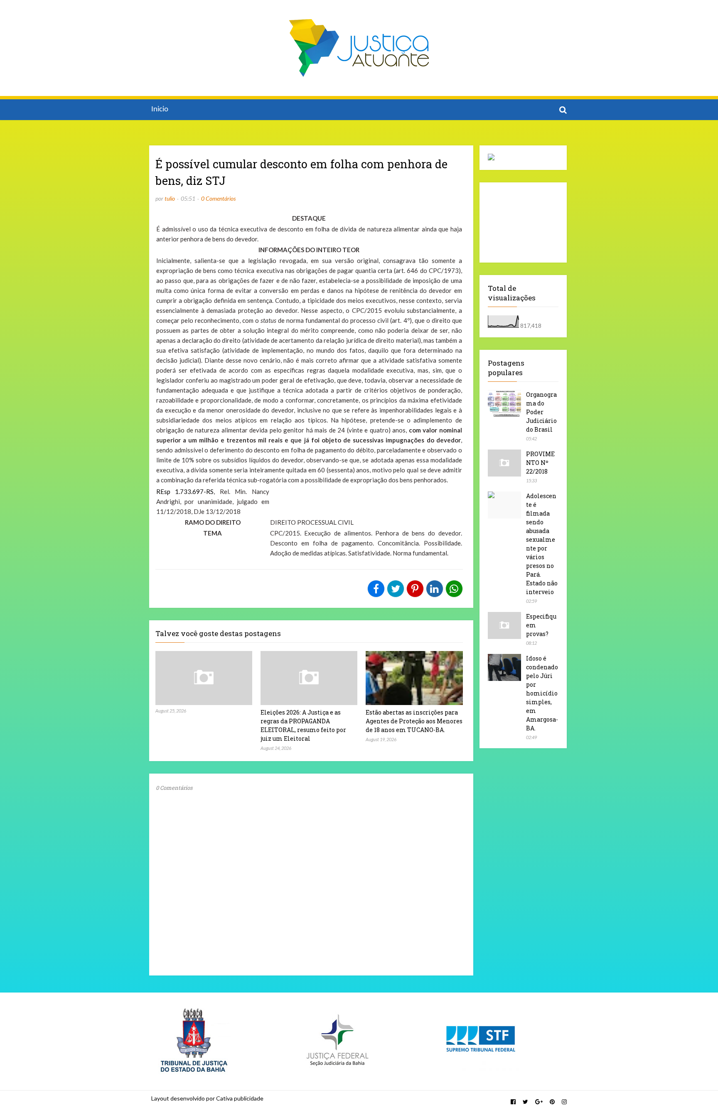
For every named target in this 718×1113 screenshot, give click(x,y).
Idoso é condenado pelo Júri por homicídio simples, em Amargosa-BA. (542, 693)
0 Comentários (218, 198)
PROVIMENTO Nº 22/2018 (540, 462)
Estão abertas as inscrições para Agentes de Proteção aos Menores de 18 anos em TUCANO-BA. (414, 721)
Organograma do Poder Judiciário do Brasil (541, 412)
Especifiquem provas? (541, 625)
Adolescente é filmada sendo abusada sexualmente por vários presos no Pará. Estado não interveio (542, 544)
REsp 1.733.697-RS (185, 491)
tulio (170, 198)
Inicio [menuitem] (159, 109)
